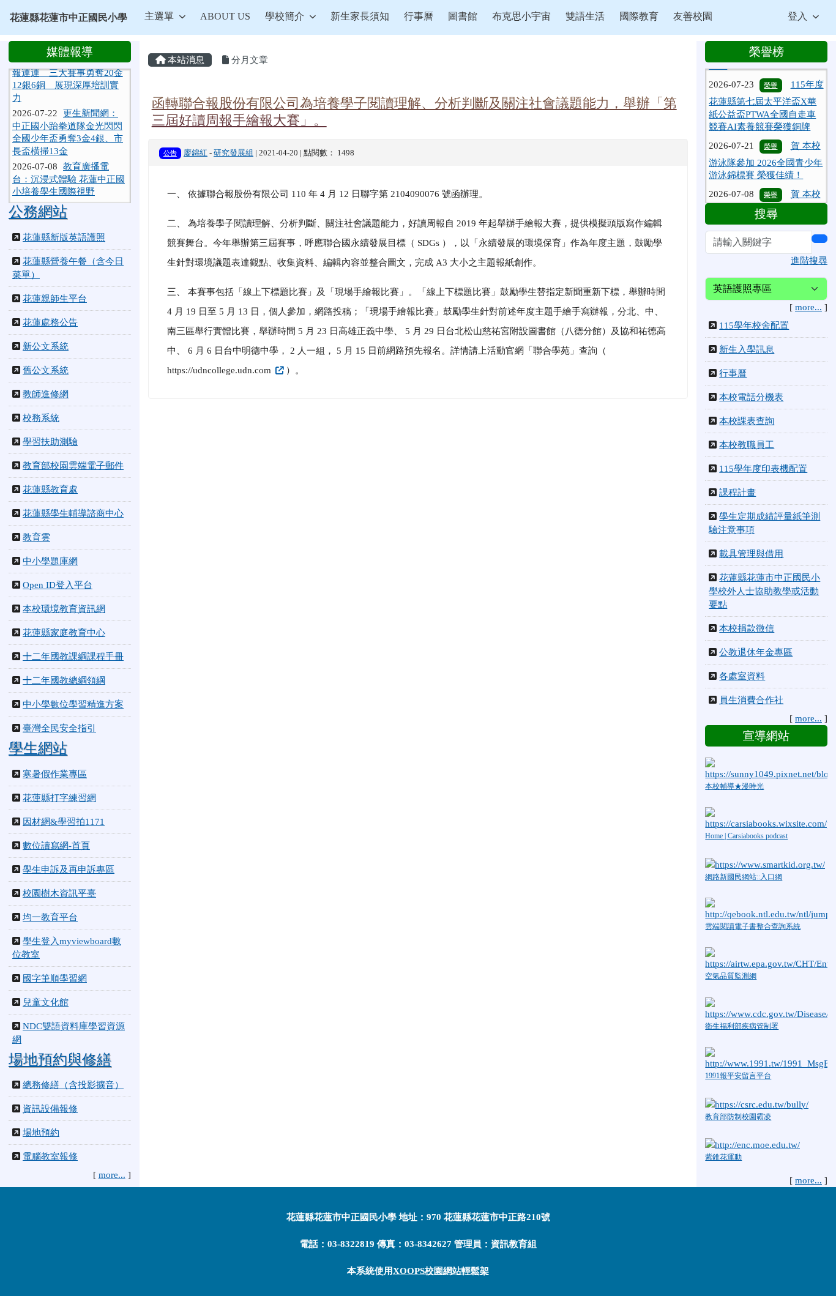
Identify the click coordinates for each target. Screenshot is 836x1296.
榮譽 (770, 128)
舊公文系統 (46, 370)
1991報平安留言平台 (738, 1075)
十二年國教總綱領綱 (64, 680)
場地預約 (41, 1133)
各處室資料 (742, 676)
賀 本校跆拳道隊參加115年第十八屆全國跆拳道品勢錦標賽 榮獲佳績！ (765, 197)
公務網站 (38, 212)
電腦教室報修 (50, 1156)
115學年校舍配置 (754, 325)
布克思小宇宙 (521, 16)
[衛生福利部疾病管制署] (766, 1008)
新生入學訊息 (746, 349)
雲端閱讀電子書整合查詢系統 (753, 926)
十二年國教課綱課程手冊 (73, 656)
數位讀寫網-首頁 (56, 846)
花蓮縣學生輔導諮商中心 (73, 513)
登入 (797, 16)
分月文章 (248, 60)
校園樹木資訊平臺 (59, 893)
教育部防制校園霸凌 (738, 1116)
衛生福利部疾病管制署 (741, 1026)
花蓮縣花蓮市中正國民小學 (68, 17)
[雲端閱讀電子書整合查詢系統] (766, 909)
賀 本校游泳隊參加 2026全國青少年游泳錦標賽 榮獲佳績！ (766, 143)
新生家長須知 (359, 16)
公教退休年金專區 (756, 652)
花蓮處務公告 (50, 322)
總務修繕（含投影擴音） (73, 1085)
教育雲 (36, 537)
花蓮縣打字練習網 (59, 798)
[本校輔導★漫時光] (766, 768)
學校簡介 (284, 16)
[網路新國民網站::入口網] (765, 863)
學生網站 (38, 748)
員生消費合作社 (751, 700)
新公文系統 (46, 346)
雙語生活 (585, 16)
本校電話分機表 (751, 397)
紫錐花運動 (723, 1157)
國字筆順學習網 (55, 978)
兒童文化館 (46, 1002)
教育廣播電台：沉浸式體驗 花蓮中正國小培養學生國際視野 (68, 163)
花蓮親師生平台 (55, 299)
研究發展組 (233, 153)
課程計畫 (737, 492)
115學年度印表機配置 (763, 469)
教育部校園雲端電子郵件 (73, 466)
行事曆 (418, 16)
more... (112, 1175)
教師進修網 (46, 394)
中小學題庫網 (50, 561)
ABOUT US (225, 16)
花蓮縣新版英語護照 (64, 237)
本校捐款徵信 (746, 628)
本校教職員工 (746, 445)
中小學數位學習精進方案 (73, 704)
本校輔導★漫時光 (734, 786)
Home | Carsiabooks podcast (746, 836)
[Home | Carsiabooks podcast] (766, 818)
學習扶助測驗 (50, 442)
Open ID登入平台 (57, 585)
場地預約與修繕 (60, 1060)
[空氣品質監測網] (766, 958)
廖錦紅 (195, 153)
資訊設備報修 (50, 1109)
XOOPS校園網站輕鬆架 (441, 1271)
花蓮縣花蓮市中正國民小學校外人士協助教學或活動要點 (764, 591)
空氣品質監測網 (730, 976)
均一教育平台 (50, 917)
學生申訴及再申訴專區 (68, 869)
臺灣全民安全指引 (59, 728)
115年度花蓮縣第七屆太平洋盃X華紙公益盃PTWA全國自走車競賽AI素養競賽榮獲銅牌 (766, 88)
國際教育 (639, 16)
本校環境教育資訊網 (64, 609)
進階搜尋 (809, 261)
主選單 (159, 16)
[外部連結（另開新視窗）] (278, 370)
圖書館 (462, 16)
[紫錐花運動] (752, 1144)
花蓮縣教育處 (50, 489)
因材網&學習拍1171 (64, 822)
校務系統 (41, 418)
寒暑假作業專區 (55, 774)
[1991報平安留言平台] (766, 1057)
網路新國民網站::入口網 (743, 877)
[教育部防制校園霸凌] (756, 1103)
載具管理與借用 (751, 554)
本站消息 (184, 60)
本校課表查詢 (746, 421)
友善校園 (692, 16)
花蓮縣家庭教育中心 (64, 633)
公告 (170, 153)
